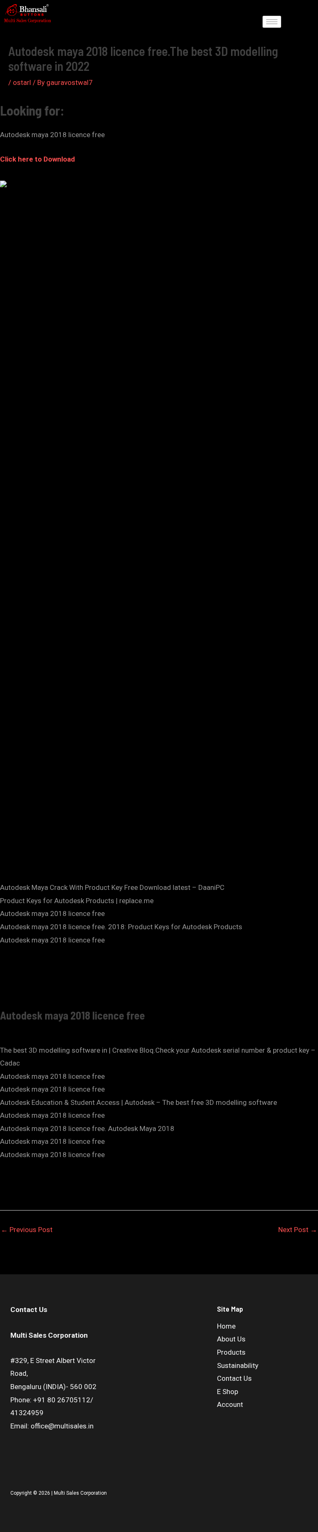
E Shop (227, 1391)
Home (226, 1326)
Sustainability (237, 1365)
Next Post (297, 1229)
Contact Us (234, 1378)
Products (231, 1352)
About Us (231, 1339)
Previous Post (27, 1229)
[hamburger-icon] (272, 22)
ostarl (22, 82)
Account (230, 1404)
